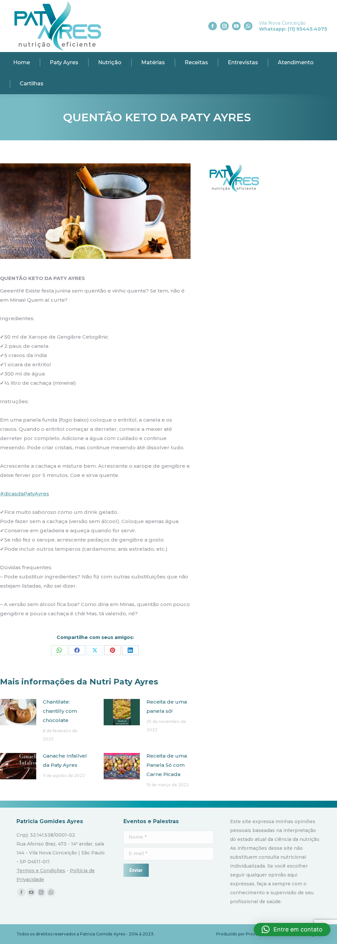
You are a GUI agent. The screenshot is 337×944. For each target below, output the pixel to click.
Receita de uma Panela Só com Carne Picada (166, 765)
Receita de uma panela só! (166, 706)
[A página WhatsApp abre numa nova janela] (248, 26)
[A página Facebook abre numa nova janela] (212, 26)
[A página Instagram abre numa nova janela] (224, 26)
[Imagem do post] (18, 712)
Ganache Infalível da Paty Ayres (65, 760)
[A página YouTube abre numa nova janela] (236, 26)
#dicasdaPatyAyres (24, 493)
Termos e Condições (40, 871)
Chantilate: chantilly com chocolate (60, 711)
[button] (292, 929)
